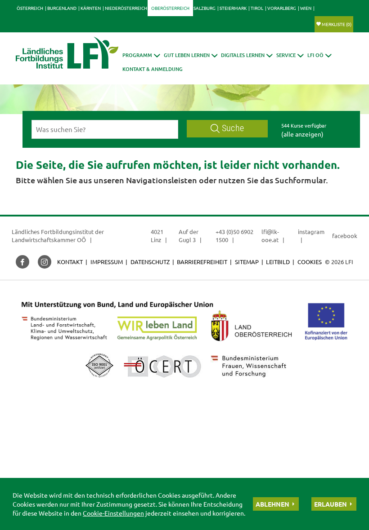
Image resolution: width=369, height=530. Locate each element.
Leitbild (278, 261)
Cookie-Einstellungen (113, 513)
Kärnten (91, 7)
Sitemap (247, 261)
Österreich (30, 7)
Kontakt (70, 261)
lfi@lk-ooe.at (270, 235)
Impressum (106, 261)
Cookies (309, 261)
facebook (344, 235)
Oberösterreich (170, 7)
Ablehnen (272, 504)
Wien (305, 7)
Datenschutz (150, 261)
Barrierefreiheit (202, 261)
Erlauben (330, 504)
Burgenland (61, 7)
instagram (311, 231)
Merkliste (336, 24)
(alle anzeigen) (302, 134)
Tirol (257, 7)
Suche (233, 128)
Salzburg (205, 7)
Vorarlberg (281, 7)
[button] (141, 55)
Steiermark (233, 7)
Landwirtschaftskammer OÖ (49, 239)
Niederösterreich (126, 7)
